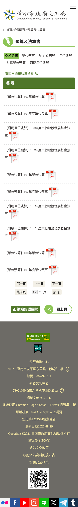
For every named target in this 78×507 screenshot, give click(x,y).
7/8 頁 (42, 292)
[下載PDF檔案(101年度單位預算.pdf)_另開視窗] (54, 270)
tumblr (73, 502)
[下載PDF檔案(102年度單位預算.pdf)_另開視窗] (54, 192)
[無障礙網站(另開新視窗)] (39, 337)
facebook (15, 502)
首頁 (9, 29)
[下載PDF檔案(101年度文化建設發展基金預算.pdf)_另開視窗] (14, 236)
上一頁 (38, 283)
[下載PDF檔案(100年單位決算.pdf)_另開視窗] (50, 253)
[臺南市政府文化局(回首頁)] (35, 14)
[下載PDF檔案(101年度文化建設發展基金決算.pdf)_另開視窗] (14, 214)
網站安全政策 (39, 448)
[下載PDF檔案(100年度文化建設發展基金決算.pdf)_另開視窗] (14, 136)
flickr (5, 502)
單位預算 (28, 56)
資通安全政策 (39, 462)
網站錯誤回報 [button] (27, 309)
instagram (34, 502)
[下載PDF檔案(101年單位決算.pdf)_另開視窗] (50, 175)
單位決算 (65, 56)
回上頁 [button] (61, 309)
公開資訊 (20, 29)
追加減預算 (47, 56)
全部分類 (11, 56)
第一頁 (21, 283)
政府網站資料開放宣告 (39, 455)
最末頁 (21, 292)
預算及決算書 (36, 29)
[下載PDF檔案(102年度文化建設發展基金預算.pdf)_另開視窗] (14, 158)
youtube (24, 502)
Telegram (63, 502)
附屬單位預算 (16, 63)
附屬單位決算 (39, 63)
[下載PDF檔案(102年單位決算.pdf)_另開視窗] (50, 97)
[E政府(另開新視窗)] (39, 349)
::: (4, 29)
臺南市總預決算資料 (19, 74)
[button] (73, 7)
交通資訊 (67, 369)
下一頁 (56, 283)
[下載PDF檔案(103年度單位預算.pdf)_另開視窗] (54, 114)
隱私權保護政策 (39, 440)
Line (44, 502)
